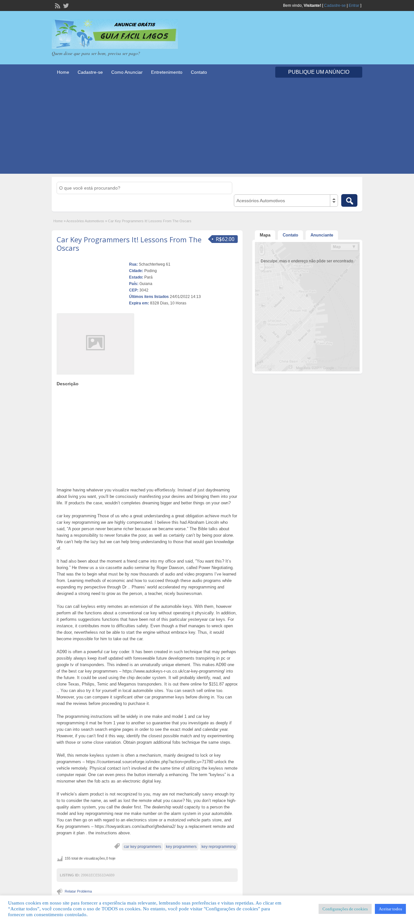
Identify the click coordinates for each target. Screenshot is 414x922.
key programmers (181, 846)
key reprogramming (219, 846)
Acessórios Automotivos (85, 221)
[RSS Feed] (57, 5)
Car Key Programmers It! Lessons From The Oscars (129, 244)
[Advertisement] (207, 128)
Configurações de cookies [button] (345, 908)
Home (63, 72)
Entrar (354, 5)
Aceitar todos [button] (390, 908)
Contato (199, 72)
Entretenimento (166, 72)
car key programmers (142, 846)
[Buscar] (349, 200)
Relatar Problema (78, 891)
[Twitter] (65, 5)
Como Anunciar (127, 72)
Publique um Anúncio (318, 72)
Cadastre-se (335, 5)
